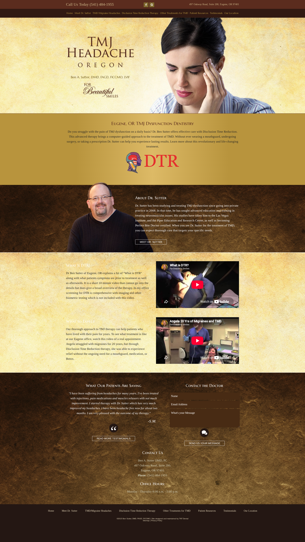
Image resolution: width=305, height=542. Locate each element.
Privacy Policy (156, 521)
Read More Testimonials (113, 438)
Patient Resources (199, 13)
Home (70, 13)
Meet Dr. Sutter (83, 13)
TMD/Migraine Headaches (106, 13)
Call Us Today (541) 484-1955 (90, 4)
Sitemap (146, 521)
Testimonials (216, 13)
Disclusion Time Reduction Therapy (140, 13)
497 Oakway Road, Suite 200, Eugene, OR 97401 (214, 4)
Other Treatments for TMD (174, 13)
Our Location (231, 13)
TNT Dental (183, 519)
